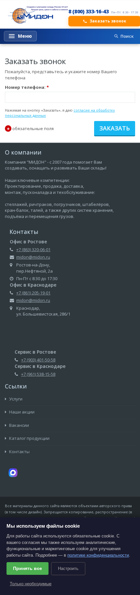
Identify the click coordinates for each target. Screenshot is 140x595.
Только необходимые (30, 583)
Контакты (19, 451)
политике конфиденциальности (98, 555)
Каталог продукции (28, 438)
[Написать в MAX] (13, 472)
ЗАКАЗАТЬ (114, 128)
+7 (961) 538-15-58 (38, 374)
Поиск (126, 36)
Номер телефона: (27, 87)
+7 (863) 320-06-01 (33, 249)
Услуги (15, 399)
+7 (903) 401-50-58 (38, 360)
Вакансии (18, 425)
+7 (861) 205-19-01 (33, 293)
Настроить (68, 568)
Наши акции (21, 412)
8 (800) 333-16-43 (88, 11)
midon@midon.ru (33, 257)
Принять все (27, 568)
